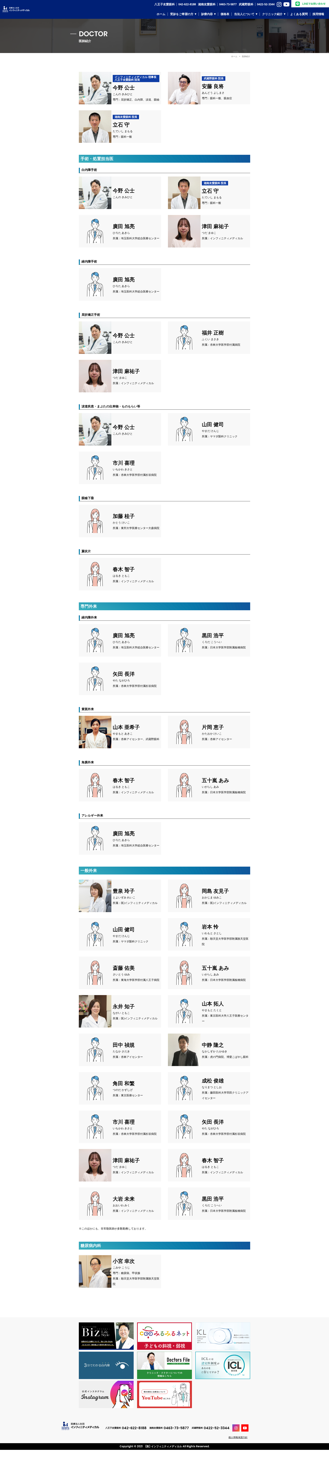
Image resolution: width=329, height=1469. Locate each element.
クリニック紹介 (272, 14)
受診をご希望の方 (181, 14)
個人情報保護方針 (238, 1437)
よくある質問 (299, 14)
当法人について (244, 14)
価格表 (225, 14)
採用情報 (318, 14)
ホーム (161, 14)
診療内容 (207, 14)
